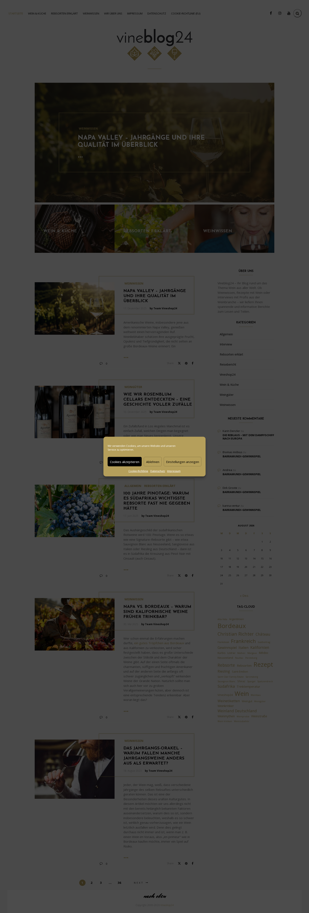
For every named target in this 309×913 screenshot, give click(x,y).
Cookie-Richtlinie (138, 471)
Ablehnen (152, 461)
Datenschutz (157, 471)
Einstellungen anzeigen (182, 461)
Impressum (174, 471)
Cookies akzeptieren (124, 461)
